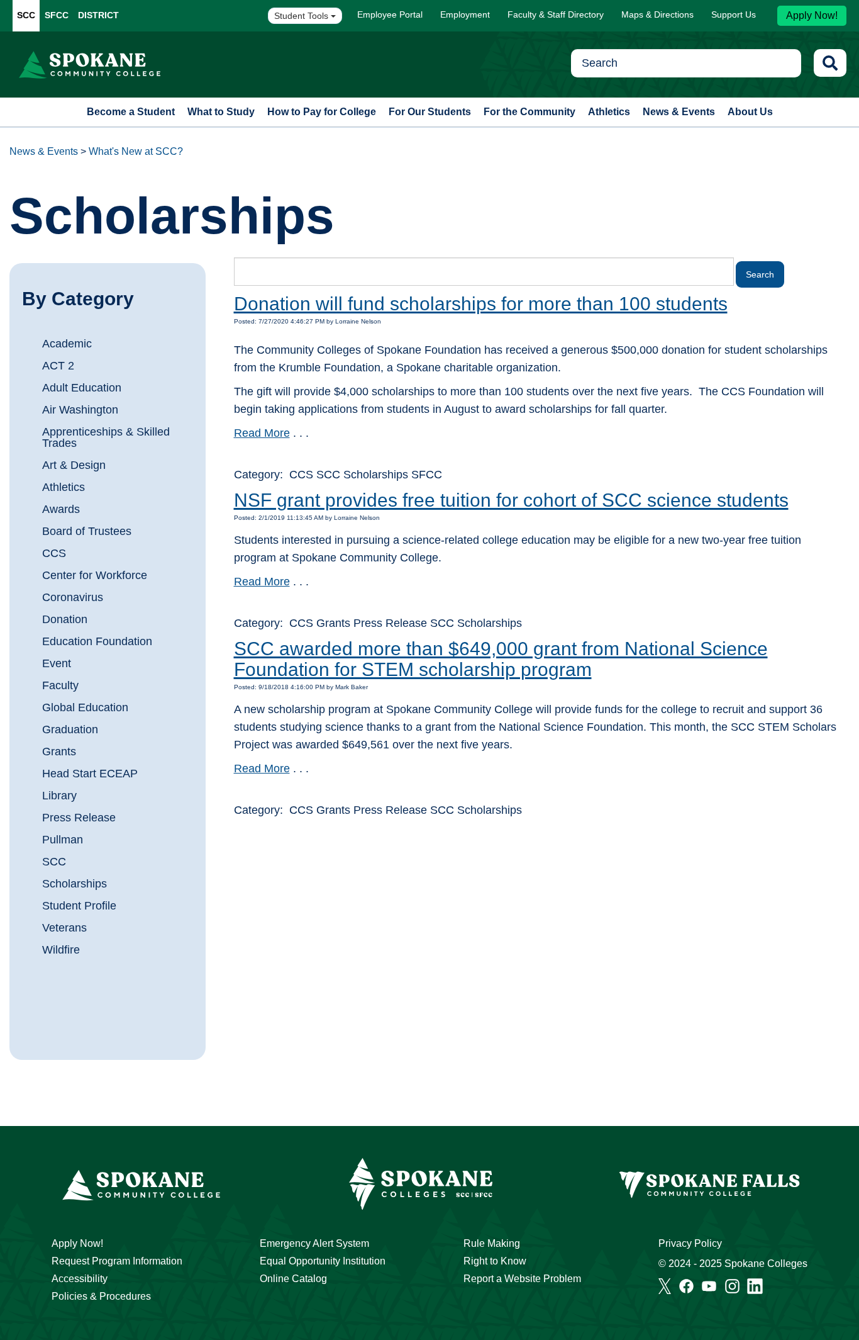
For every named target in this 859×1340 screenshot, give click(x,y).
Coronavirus (72, 597)
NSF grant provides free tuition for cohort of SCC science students (511, 500)
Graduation (70, 729)
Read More (262, 433)
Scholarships (74, 883)
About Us (750, 111)
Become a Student (131, 111)
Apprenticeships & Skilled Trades (106, 437)
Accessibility (80, 1278)
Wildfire (61, 949)
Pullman (62, 839)
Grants (59, 751)
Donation (64, 619)
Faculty (60, 685)
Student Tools (302, 16)
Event (56, 663)
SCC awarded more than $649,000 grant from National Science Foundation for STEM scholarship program (501, 659)
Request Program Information (117, 1261)
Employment (465, 14)
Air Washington (80, 409)
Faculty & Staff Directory (555, 14)
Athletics (609, 111)
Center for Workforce (94, 575)
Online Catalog (293, 1278)
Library (59, 795)
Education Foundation (97, 641)
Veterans (64, 927)
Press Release (79, 817)
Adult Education (81, 387)
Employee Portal (390, 14)
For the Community (529, 111)
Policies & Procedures (101, 1296)
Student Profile (79, 905)
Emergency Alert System (314, 1243)
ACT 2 (58, 365)
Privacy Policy (690, 1243)
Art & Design (74, 465)
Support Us (733, 14)
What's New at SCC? (136, 151)
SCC (26, 15)
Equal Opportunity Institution (322, 1261)
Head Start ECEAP (90, 773)
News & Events (679, 111)
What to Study (221, 111)
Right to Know (494, 1261)
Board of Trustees (86, 531)
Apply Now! (812, 15)
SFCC (57, 15)
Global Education (85, 707)
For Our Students (430, 111)
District (98, 15)
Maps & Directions (657, 14)
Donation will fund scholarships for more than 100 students (481, 303)
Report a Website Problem (522, 1278)
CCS (54, 553)
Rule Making (491, 1243)
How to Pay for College (321, 111)
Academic (67, 343)
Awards (61, 509)
